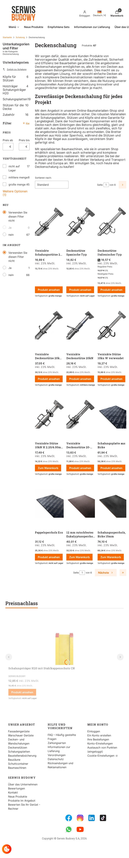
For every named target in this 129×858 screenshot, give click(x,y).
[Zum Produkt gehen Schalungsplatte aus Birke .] (112, 414)
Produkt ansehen (49, 289)
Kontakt (13, 792)
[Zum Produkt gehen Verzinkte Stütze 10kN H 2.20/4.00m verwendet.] (49, 414)
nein (11, 234)
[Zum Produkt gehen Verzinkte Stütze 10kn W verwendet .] (112, 325)
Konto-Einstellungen (100, 743)
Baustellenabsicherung (22, 755)
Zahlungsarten (57, 743)
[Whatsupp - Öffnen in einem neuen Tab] (68, 829)
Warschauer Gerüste (21, 735)
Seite (100, 184)
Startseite (7, 37)
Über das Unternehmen (22, 784)
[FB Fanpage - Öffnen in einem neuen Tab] (68, 818)
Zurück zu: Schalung (16, 69)
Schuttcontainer (18, 763)
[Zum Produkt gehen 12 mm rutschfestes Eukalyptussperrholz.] (80, 503)
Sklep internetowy (61, 852)
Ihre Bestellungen (98, 739)
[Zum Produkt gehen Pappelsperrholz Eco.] (49, 503)
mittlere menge (18, 177)
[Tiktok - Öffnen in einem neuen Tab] (103, 818)
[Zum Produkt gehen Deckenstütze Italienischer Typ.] (112, 221)
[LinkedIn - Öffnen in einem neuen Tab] (91, 818)
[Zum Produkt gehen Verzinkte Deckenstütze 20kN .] (80, 325)
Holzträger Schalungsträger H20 (15, 89)
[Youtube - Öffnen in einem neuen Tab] (80, 829)
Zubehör (15, 114)
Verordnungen (57, 755)
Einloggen (93, 731)
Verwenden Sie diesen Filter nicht (17, 216)
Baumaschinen (17, 767)
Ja (9, 227)
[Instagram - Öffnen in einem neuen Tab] (80, 818)
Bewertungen (16, 788)
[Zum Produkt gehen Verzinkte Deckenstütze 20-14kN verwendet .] (80, 414)
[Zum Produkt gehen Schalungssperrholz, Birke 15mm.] (112, 503)
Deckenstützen (17, 747)
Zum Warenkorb (48, 468)
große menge (17, 184)
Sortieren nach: (43, 177)
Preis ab (8, 140)
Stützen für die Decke (15, 107)
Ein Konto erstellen (99, 735)
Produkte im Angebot (21, 800)
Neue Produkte (17, 796)
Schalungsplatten (16, 99)
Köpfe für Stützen (15, 78)
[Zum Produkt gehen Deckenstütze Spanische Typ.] (80, 221)
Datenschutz (56, 759)
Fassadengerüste (19, 731)
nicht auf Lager (14, 168)
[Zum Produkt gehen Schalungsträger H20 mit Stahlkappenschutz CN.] (64, 639)
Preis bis (24, 140)
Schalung (20, 37)
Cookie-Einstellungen (101, 755)
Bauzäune (14, 759)
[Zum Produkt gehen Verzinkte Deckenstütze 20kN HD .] (49, 325)
